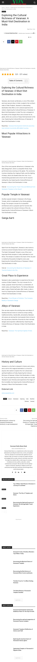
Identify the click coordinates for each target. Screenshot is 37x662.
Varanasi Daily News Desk (11, 33)
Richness (27, 401)
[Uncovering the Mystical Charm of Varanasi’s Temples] (7, 564)
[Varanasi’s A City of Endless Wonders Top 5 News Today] (7, 554)
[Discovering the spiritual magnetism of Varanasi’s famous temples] (7, 622)
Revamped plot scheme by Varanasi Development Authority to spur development (9, 422)
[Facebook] (9, 41)
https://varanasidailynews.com (18, 448)
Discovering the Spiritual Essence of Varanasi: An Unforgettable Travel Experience (23, 504)
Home (3, 7)
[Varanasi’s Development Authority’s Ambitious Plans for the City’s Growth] (7, 612)
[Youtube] (24, 472)
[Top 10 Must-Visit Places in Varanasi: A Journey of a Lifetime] (7, 486)
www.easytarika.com (8, 393)
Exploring (22, 398)
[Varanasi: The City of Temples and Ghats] (7, 496)
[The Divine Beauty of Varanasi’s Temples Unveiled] (7, 593)
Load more (17, 600)
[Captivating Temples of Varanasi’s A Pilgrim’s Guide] (7, 651)
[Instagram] (15, 472)
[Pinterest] (16, 41)
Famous (8, 7)
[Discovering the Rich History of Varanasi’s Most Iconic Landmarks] (7, 574)
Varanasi (32, 401)
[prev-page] (3, 512)
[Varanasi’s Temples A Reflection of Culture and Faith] (7, 632)
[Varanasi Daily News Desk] (3, 33)
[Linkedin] (18, 472)
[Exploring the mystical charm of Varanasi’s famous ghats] (7, 641)
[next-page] (5, 512)
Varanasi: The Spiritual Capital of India (20, 331)
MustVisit (32, 398)
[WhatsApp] (20, 41)
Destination (15, 398)
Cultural (10, 398)
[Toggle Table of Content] (25, 80)
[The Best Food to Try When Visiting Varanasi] (7, 583)
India (27, 398)
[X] (13, 41)
